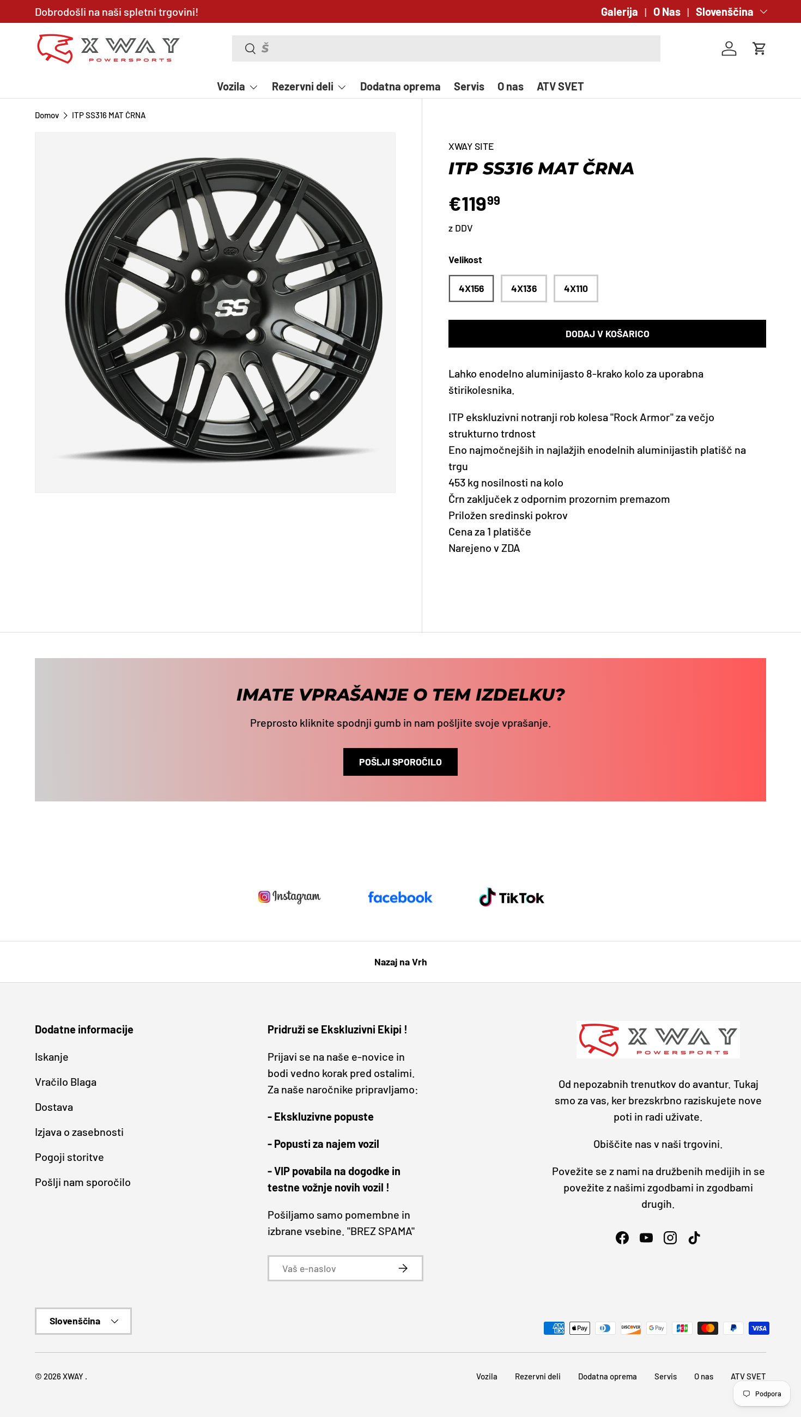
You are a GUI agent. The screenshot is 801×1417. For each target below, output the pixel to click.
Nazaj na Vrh (400, 962)
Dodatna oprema (400, 86)
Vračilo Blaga (65, 1081)
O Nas (667, 11)
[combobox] (446, 48)
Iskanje (52, 1056)
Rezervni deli (302, 86)
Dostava (54, 1106)
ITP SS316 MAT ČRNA (108, 115)
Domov (47, 115)
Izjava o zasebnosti (79, 1131)
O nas (510, 86)
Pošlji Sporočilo (400, 762)
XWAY (74, 1376)
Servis (469, 86)
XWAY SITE (471, 146)
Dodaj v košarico (608, 333)
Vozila (231, 86)
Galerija (619, 11)
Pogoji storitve (69, 1156)
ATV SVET (560, 86)
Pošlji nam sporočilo (83, 1181)
